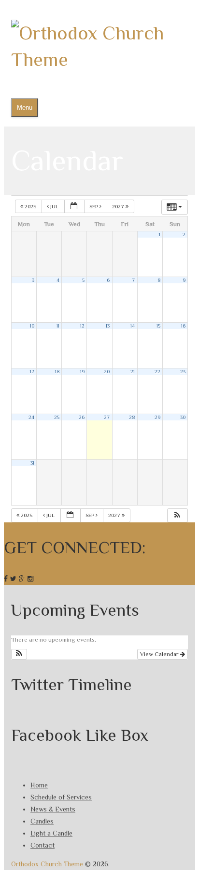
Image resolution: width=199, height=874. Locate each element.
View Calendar (160, 654)
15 (158, 326)
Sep (94, 206)
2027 (119, 206)
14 (132, 326)
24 (31, 417)
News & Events (52, 809)
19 (82, 371)
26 (82, 417)
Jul (54, 206)
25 (56, 417)
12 (82, 326)
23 (182, 371)
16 (183, 326)
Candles (42, 821)
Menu (24, 107)
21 (132, 371)
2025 (30, 206)
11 (58, 326)
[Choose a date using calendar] (74, 207)
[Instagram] (30, 579)
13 (108, 326)
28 (132, 417)
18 (57, 371)
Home (39, 785)
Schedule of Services (61, 797)
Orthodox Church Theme (47, 864)
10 (32, 326)
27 (107, 417)
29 (157, 417)
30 (182, 417)
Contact (42, 845)
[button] (177, 515)
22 (157, 371)
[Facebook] (6, 579)
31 (32, 463)
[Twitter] (13, 579)
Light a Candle (51, 833)
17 (32, 371)
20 (107, 371)
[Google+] (22, 579)
